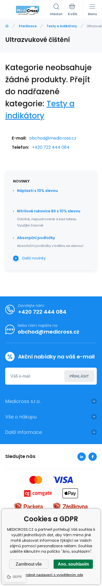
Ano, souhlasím (73, 564)
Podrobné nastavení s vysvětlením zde (51, 575)
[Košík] (72, 10)
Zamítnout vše (29, 564)
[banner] (27, 10)
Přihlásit (79, 376)
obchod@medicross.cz (52, 138)
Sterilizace (28, 26)
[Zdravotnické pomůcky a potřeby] (7, 26)
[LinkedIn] (81, 456)
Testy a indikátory (62, 26)
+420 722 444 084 (51, 147)
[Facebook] (92, 456)
